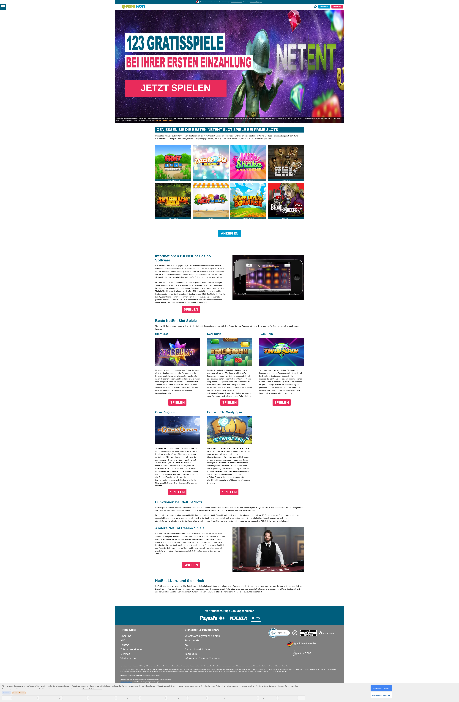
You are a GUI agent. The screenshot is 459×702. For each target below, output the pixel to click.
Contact (124, 645)
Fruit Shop (211, 218)
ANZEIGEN (229, 233)
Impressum (191, 654)
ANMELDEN (337, 7)
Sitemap (125, 654)
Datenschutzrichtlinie (197, 649)
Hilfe (123, 640)
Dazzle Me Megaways (210, 180)
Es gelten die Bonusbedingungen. (164, 120)
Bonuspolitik (192, 640)
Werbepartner (128, 658)
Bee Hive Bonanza (248, 218)
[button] (3, 7)
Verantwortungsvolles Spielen (202, 636)
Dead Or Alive (285, 180)
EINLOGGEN (324, 7)
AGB (187, 645)
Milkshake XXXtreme (248, 180)
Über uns (125, 636)
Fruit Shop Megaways (173, 180)
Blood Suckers (285, 218)
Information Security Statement (203, 658)
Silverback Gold (173, 218)
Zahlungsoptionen (131, 649)
